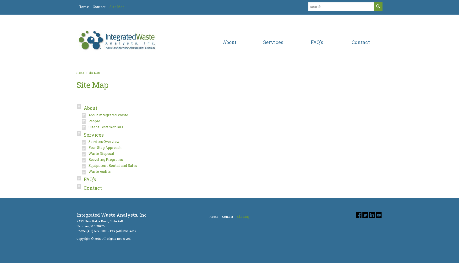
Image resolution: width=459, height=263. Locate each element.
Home (80, 72)
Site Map (94, 72)
